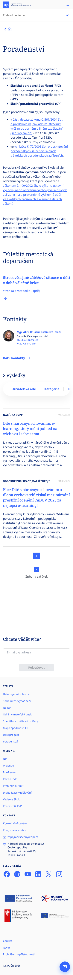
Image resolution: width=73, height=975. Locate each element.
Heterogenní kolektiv (16, 694)
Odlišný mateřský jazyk (17, 714)
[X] (48, 874)
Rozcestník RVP (12, 806)
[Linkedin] (38, 874)
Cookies (8, 941)
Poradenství (10, 741)
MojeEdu (8, 765)
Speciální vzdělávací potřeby (21, 721)
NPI (5, 759)
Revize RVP (9, 779)
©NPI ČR (8, 965)
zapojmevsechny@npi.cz (22, 837)
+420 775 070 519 (26, 343)
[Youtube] (27, 874)
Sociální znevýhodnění (17, 701)
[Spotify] (17, 874)
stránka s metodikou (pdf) (21, 291)
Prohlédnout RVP (13, 786)
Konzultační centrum (16, 823)
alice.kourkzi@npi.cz (27, 339)
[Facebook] (6, 874)
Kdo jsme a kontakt (15, 830)
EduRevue (9, 772)
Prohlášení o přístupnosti (19, 954)
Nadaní (7, 707)
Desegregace (11, 734)
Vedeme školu (11, 799)
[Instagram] (59, 874)
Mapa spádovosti (14, 728)
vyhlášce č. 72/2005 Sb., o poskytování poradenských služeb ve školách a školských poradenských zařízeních (39, 151)
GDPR (6, 947)
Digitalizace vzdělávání (17, 792)
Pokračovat (36, 667)
